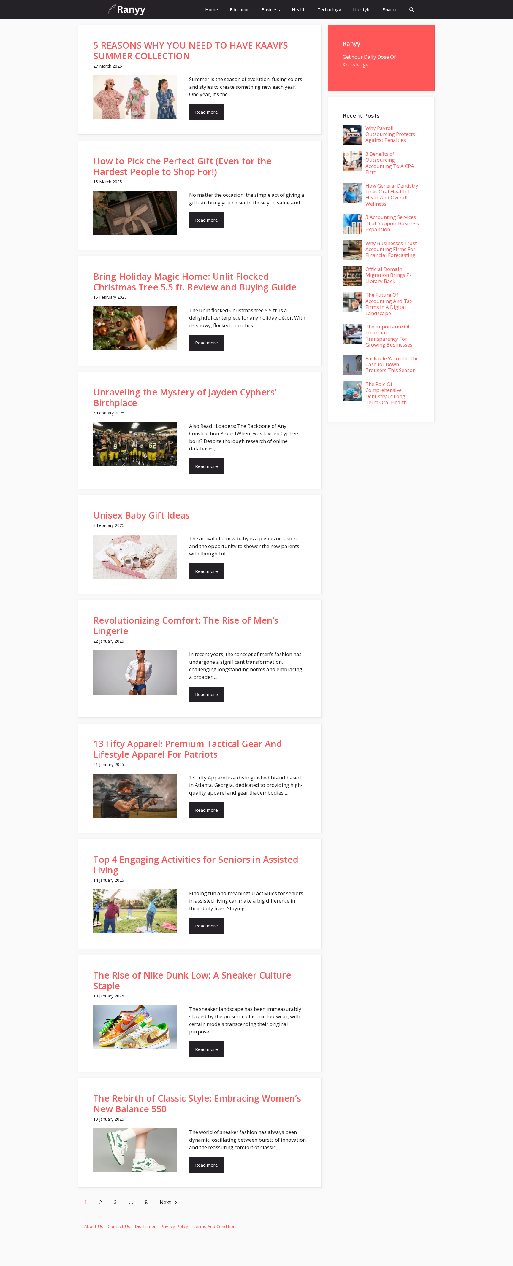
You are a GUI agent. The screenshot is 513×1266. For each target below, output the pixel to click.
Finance (390, 9)
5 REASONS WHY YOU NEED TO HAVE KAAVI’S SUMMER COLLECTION (190, 50)
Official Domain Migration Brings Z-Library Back (388, 275)
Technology (329, 9)
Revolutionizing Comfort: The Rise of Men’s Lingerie (185, 625)
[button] (411, 9)
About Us (93, 1226)
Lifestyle (361, 9)
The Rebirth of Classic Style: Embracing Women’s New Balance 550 (197, 1103)
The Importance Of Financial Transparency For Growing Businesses (388, 335)
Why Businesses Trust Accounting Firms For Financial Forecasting (391, 249)
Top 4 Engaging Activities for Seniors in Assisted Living (195, 864)
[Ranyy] (126, 9)
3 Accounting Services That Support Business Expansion (392, 223)
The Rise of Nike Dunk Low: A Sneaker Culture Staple (192, 980)
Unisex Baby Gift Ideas (141, 515)
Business (271, 9)
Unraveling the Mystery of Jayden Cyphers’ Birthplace (184, 397)
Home (211, 9)
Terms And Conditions (215, 1226)
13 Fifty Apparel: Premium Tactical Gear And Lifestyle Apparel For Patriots (187, 749)
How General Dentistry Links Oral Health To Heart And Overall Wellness (391, 194)
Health (298, 9)
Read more (206, 112)
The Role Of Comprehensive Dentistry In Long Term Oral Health (386, 393)
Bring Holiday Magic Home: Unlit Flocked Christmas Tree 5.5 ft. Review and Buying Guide (195, 281)
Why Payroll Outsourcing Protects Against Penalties (390, 134)
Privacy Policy (174, 1226)
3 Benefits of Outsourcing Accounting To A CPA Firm (389, 162)
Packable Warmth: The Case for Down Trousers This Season (392, 364)
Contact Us (119, 1226)
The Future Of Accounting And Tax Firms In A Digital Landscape (389, 303)
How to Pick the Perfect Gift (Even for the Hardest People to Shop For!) (182, 166)
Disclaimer (145, 1226)
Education (240, 9)
